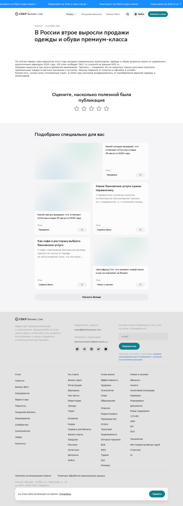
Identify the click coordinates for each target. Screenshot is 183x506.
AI (131, 455)
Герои (71, 411)
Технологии (136, 439)
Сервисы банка (104, 229)
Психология (107, 390)
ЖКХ (103, 449)
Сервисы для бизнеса (79, 429)
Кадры (71, 424)
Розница (105, 465)
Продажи (73, 439)
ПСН (132, 431)
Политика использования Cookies (33, 475)
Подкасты (20, 405)
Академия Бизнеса (91, 14)
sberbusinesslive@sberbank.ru (91, 341)
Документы (136, 405)
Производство (108, 419)
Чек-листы (73, 395)
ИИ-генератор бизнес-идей (145, 444)
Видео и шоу (21, 399)
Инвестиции (74, 400)
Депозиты (73, 455)
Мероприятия (22, 418)
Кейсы (71, 460)
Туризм (105, 455)
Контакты (20, 443)
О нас (18, 374)
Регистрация (75, 385)
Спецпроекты (22, 393)
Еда (103, 460)
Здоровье (106, 385)
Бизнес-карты (75, 434)
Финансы (135, 380)
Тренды (72, 405)
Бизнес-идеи (75, 380)
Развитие (73, 418)
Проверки (135, 395)
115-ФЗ (134, 416)
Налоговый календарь (142, 390)
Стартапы (135, 449)
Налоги (134, 385)
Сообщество (21, 424)
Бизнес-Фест (113, 14)
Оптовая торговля (111, 439)
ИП (132, 426)
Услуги (104, 424)
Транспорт (106, 429)
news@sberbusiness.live (87, 329)
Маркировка (137, 400)
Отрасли (105, 408)
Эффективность (109, 380)
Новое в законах (105, 284)
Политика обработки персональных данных (81, 475)
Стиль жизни (107, 374)
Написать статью (158, 14)
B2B (103, 444)
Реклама (72, 444)
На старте (73, 374)
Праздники (112, 175)
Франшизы (73, 390)
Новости (39, 26)
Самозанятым (22, 431)
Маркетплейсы (109, 413)
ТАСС (81, 64)
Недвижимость (109, 434)
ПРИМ (18, 437)
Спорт (104, 395)
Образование (108, 400)
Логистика (73, 449)
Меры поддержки (139, 411)
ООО (132, 421)
